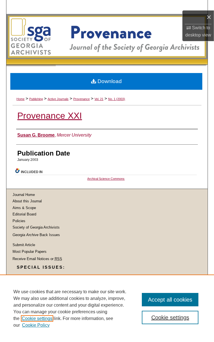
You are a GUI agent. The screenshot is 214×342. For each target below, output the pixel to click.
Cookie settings (37, 318)
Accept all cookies (170, 300)
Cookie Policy (36, 325)
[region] (107, 308)
